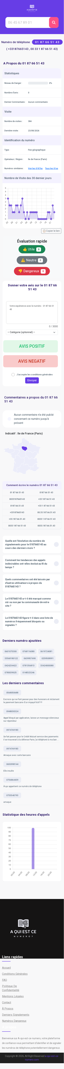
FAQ (4, 980)
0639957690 (30, 658)
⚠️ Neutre (31, 260)
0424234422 (11, 665)
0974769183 (12, 730)
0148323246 (28, 672)
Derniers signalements (15, 1014)
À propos (7, 1008)
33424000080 (46, 665)
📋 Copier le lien (51, 230)
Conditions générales (15, 973)
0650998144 (12, 764)
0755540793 (12, 795)
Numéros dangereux (14, 1020)
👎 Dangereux (31, 271)
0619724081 (46, 651)
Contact (6, 1002)
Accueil (6, 967)
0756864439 (12, 780)
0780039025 (11, 672)
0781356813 (28, 665)
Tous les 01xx (51, 168)
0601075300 (11, 651)
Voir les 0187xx (35, 168)
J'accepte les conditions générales (35, 374)
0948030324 (12, 711)
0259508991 (47, 658)
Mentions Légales (13, 996)
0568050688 (12, 692)
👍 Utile (31, 249)
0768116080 (28, 651)
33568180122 (11, 658)
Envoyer (32, 380)
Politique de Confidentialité (10, 988)
